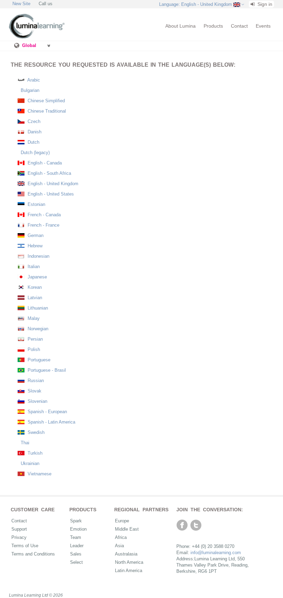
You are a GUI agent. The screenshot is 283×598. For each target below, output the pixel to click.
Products (213, 26)
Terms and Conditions (33, 554)
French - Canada (43, 214)
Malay (33, 318)
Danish (33, 131)
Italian (33, 266)
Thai (24, 442)
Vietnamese (38, 473)
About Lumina (180, 26)
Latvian (34, 297)
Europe (122, 520)
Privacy (19, 537)
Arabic (33, 80)
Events (263, 26)
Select (76, 562)
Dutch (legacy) (34, 152)
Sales (75, 554)
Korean (34, 287)
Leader (77, 545)
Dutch (32, 142)
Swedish (35, 432)
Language (195, 4)
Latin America (128, 570)
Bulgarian (29, 90)
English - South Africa (48, 173)
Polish (33, 349)
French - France (42, 225)
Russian (35, 380)
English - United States (50, 194)
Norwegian (37, 328)
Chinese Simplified (45, 100)
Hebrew (34, 245)
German (34, 235)
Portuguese (38, 359)
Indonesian (37, 256)
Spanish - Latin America (50, 422)
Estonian (35, 204)
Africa (121, 537)
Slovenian (36, 401)
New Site (21, 3)
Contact (239, 26)
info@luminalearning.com (216, 552)
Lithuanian (37, 308)
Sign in (264, 4)
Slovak (33, 390)
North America (129, 562)
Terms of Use (24, 545)
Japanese (36, 276)
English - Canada (44, 162)
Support (19, 529)
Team (75, 537)
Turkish (34, 453)
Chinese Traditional (46, 111)
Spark (76, 520)
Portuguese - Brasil (46, 370)
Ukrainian (29, 463)
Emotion (78, 529)
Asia (119, 545)
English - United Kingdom (52, 183)
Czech (33, 121)
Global (29, 45)
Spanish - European (46, 411)
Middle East (127, 529)
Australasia (126, 554)
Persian (34, 339)
